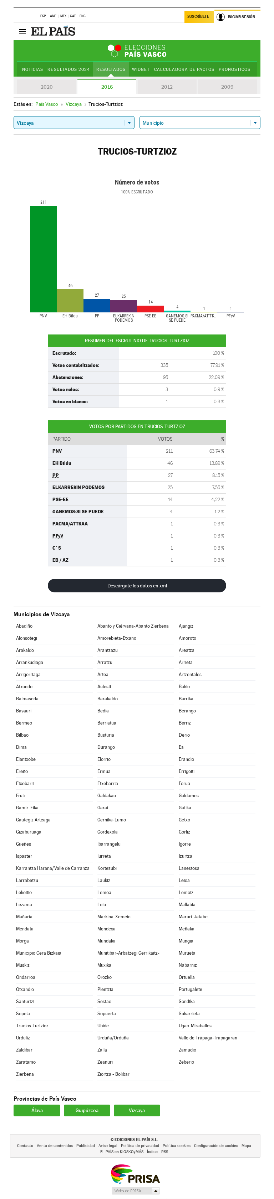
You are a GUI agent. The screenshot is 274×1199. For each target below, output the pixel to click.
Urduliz (23, 1037)
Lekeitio (24, 892)
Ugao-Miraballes (195, 1025)
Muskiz (23, 965)
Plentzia (105, 989)
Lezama (24, 904)
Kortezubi (107, 868)
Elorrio (104, 759)
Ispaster (24, 856)
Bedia (103, 710)
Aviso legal (107, 1145)
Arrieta (186, 662)
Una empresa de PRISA (135, 1173)
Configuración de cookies (216, 1145)
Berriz (185, 723)
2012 (167, 87)
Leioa (184, 880)
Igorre (185, 844)
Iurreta (104, 856)
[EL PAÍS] (54, 31)
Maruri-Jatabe (193, 916)
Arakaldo (25, 650)
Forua (184, 783)
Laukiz (103, 880)
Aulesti (104, 686)
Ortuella (187, 977)
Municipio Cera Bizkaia (38, 953)
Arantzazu (107, 650)
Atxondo (24, 686)
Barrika (186, 698)
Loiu (101, 904)
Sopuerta (106, 1013)
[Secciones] (22, 31)
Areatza (186, 650)
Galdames (189, 795)
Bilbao (22, 735)
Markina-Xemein (114, 916)
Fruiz (21, 795)
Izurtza (185, 856)
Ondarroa (25, 977)
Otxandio (25, 989)
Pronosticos (234, 69)
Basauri (23, 710)
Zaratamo (26, 1062)
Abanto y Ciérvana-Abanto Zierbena (133, 626)
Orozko (104, 977)
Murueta (187, 953)
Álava (37, 1110)
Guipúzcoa (87, 1110)
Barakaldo (107, 698)
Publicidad (85, 1145)
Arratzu (104, 662)
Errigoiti (186, 771)
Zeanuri (105, 1062)
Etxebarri (25, 783)
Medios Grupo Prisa (135, 1191)
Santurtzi (25, 1001)
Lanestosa (189, 868)
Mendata (25, 928)
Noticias (32, 69)
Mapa (246, 1145)
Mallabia (187, 904)
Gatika (185, 807)
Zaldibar (24, 1050)
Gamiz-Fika (27, 807)
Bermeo (24, 723)
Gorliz (184, 832)
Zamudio (187, 1050)
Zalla (102, 1050)
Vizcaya (137, 1110)
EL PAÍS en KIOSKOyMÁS (121, 1151)
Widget (141, 69)
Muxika (104, 965)
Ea (181, 747)
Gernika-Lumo (111, 819)
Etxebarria (107, 783)
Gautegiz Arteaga (33, 819)
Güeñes (23, 844)
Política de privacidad (140, 1145)
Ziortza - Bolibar (113, 1074)
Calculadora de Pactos (184, 69)
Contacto (25, 1145)
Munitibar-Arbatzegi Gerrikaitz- (128, 953)
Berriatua (106, 723)
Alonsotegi (26, 638)
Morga (22, 941)
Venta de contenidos (55, 1145)
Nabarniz (188, 965)
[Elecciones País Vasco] (137, 50)
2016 (107, 87)
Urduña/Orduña (113, 1037)
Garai (102, 807)
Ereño (22, 771)
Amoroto (187, 638)
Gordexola (107, 832)
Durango (106, 747)
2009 (227, 87)
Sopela (23, 1013)
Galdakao (106, 795)
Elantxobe (26, 759)
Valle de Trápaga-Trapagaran (208, 1037)
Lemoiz (186, 892)
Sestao (104, 1001)
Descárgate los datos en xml (137, 585)
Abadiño (24, 626)
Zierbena (25, 1074)
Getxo (184, 819)
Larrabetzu (27, 880)
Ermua (104, 771)
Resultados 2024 (68, 69)
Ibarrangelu (109, 844)
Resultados (111, 69)
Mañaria (24, 916)
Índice (152, 1151)
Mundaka (106, 941)
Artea (102, 674)
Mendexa (106, 928)
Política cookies (177, 1145)
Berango (187, 710)
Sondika (187, 1001)
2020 (47, 87)
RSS (164, 1151)
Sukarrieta (189, 1013)
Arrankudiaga (29, 662)
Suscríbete (198, 16)
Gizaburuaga (28, 832)
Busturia (105, 735)
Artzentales (190, 674)
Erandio (186, 759)
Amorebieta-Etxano (116, 638)
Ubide (103, 1025)
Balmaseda (27, 698)
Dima (21, 747)
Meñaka (186, 928)
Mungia (186, 941)
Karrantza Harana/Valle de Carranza (53, 868)
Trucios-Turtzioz (32, 1025)
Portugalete (190, 989)
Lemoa (104, 892)
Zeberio (186, 1062)
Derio (184, 735)
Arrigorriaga (28, 674)
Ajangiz (186, 626)
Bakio (184, 686)
